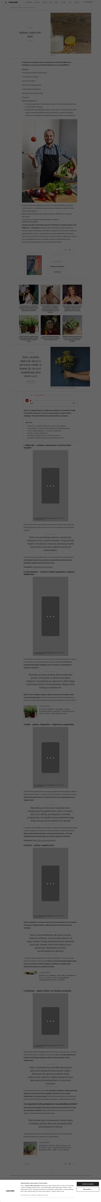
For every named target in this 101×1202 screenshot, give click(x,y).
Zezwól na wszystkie (88, 1184)
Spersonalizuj (87, 1189)
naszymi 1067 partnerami (32, 1185)
